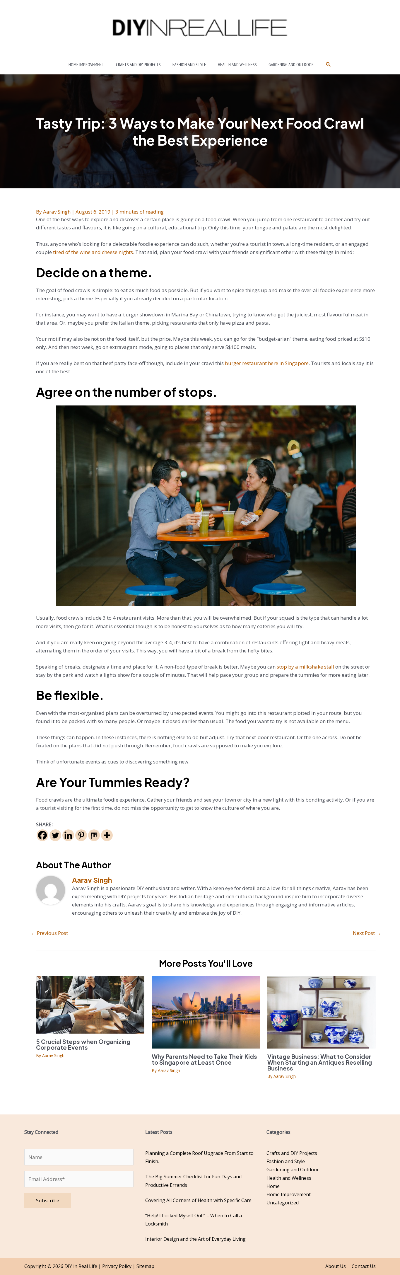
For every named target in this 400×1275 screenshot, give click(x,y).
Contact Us (364, 1266)
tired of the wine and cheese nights (93, 252)
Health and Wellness (288, 1178)
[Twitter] (55, 835)
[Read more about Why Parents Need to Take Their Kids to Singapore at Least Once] (206, 1011)
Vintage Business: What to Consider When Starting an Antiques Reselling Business (319, 1062)
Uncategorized (282, 1202)
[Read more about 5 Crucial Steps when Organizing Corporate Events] (90, 1004)
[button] (328, 65)
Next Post (367, 933)
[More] (107, 835)
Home (273, 1186)
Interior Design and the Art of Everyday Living (195, 1239)
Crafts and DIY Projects (291, 1153)
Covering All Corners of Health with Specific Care (198, 1200)
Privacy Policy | (119, 1266)
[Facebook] (42, 835)
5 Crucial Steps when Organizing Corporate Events (83, 1044)
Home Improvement (288, 1194)
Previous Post (49, 933)
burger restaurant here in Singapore (267, 363)
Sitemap (145, 1266)
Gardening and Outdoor (292, 1169)
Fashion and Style (285, 1161)
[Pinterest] (81, 835)
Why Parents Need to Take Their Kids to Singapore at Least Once (204, 1059)
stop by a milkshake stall (305, 666)
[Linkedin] (68, 835)
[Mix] (94, 835)
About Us (335, 1266)
